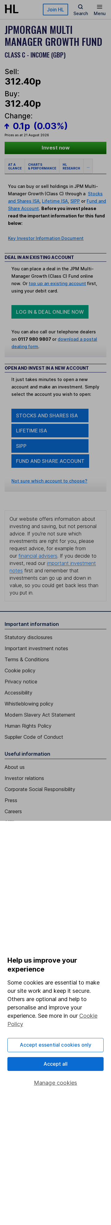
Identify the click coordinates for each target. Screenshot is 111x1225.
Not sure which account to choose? (49, 480)
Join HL (55, 9)
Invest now (56, 148)
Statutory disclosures (28, 637)
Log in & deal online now (50, 312)
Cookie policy (20, 670)
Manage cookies (55, 1083)
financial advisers (37, 556)
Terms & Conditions (27, 659)
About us (15, 767)
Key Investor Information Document (46, 238)
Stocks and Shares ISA (47, 415)
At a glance (15, 166)
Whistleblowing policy (29, 704)
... (88, 166)
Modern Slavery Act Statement (40, 715)
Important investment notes (36, 648)
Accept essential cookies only (56, 1045)
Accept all (55, 1064)
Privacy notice (21, 681)
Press (11, 800)
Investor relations (24, 778)
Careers (13, 811)
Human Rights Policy (28, 726)
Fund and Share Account (50, 461)
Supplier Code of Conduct (34, 737)
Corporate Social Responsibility (40, 789)
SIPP (75, 201)
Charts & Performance (42, 166)
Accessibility (18, 693)
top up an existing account (57, 283)
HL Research (71, 166)
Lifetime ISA (55, 201)
